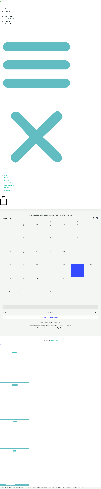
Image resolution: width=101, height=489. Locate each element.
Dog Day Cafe (54, 340)
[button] (36, 100)
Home (6, 9)
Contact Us (8, 24)
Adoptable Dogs (10, 16)
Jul (5, 312)
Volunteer (8, 11)
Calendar (7, 21)
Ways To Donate (10, 19)
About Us (7, 14)
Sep (96, 312)
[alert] (50, 307)
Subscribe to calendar (50, 317)
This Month (50, 312)
